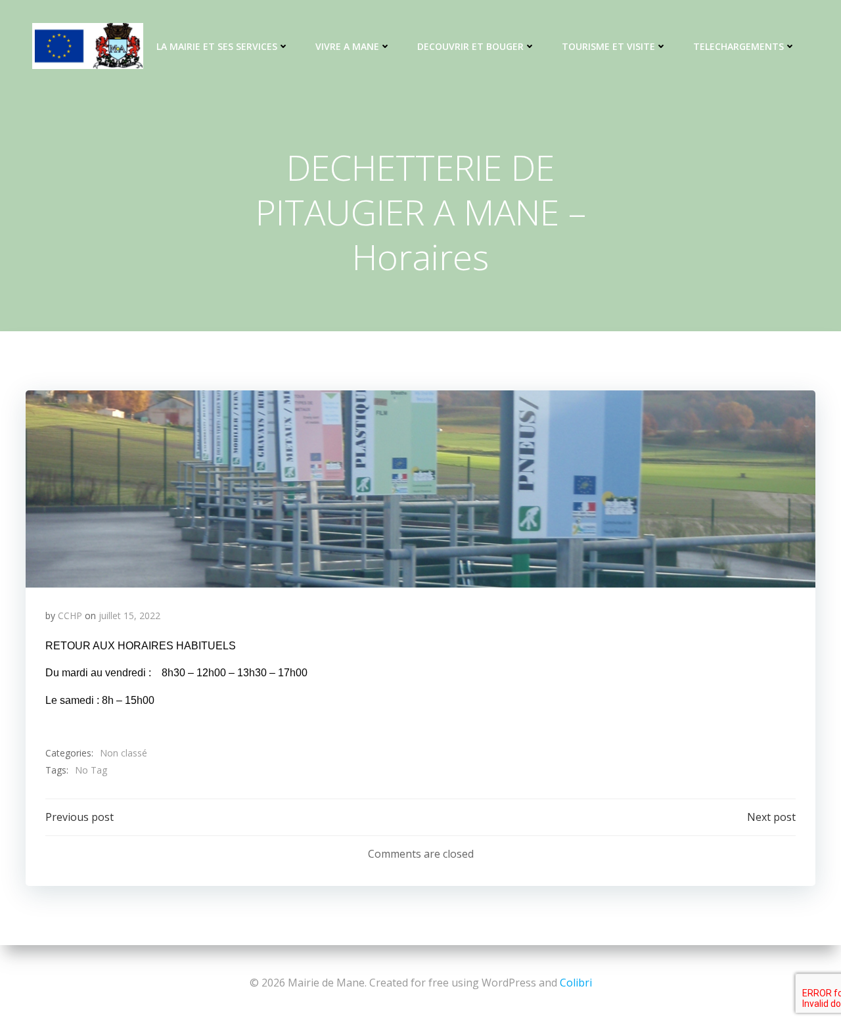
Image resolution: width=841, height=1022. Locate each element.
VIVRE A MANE (347, 46)
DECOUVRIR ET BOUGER (470, 46)
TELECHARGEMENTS (738, 46)
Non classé (123, 753)
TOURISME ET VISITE (608, 46)
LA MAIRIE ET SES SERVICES (216, 46)
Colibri (576, 982)
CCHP (70, 615)
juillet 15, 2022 (129, 615)
